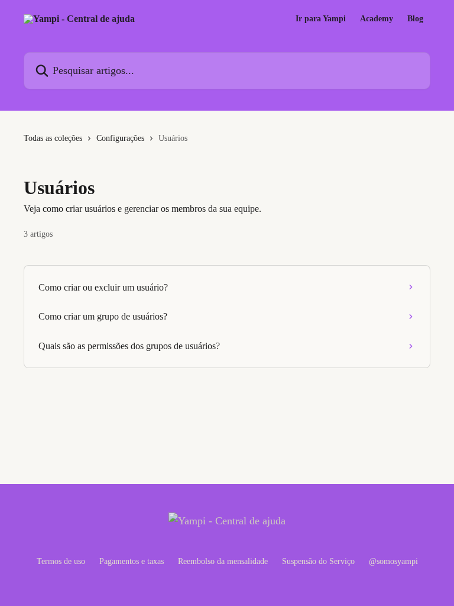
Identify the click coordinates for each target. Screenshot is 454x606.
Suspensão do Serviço (318, 561)
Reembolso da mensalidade (223, 561)
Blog (415, 19)
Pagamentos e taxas (131, 561)
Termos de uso (61, 561)
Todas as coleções (53, 138)
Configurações (120, 138)
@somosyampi (393, 561)
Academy (376, 19)
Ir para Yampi (321, 19)
